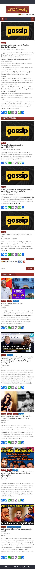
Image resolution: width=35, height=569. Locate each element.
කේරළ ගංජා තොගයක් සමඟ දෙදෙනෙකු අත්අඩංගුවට (30, 259)
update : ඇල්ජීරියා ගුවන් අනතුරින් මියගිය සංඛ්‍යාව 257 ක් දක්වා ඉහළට (6, 259)
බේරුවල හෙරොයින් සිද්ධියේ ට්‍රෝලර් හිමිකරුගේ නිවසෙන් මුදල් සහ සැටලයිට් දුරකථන (17, 191)
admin (13, 49)
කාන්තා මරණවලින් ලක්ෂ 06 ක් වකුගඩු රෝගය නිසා (16, 235)
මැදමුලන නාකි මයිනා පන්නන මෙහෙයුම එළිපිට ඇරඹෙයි (17, 530)
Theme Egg (27, 567)
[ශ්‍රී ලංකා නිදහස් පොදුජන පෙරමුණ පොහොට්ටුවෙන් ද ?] (17, 131)
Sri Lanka (16, 300)
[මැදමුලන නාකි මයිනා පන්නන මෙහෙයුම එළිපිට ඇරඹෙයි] (17, 514)
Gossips (3, 43)
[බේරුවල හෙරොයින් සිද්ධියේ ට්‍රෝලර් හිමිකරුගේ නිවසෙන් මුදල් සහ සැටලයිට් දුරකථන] (17, 175)
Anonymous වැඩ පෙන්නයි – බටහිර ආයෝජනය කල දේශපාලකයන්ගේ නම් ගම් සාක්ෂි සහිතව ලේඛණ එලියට (17, 474)
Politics (15, 414)
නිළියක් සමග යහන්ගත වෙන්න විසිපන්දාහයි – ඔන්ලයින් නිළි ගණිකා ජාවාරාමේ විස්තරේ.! (16, 417)
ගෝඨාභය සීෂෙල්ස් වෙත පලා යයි (12, 303)
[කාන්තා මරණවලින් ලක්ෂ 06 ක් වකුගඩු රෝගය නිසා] (17, 220)
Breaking (3, 300)
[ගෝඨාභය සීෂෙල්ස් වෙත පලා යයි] (17, 288)
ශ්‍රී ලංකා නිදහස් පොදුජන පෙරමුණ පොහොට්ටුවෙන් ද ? (12, 146)
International (11, 527)
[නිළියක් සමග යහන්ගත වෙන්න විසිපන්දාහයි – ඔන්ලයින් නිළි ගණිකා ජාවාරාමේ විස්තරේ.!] (17, 401)
